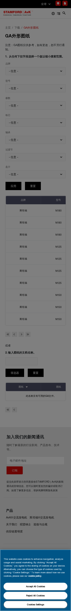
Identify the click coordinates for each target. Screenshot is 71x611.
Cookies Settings (35, 604)
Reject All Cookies (35, 595)
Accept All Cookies (35, 586)
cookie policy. (35, 575)
